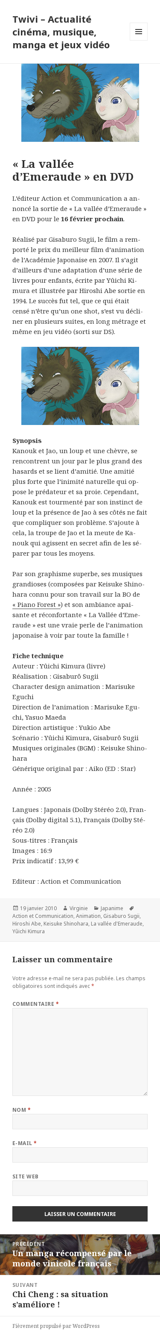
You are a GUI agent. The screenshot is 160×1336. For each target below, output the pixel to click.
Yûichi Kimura (28, 931)
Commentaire (35, 1004)
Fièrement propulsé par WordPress (56, 1326)
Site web (25, 1176)
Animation (88, 916)
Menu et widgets (139, 40)
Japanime (112, 908)
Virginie (79, 908)
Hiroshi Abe (26, 923)
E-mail (24, 1143)
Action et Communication (42, 916)
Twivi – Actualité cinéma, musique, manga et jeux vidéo (61, 31)
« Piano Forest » (36, 604)
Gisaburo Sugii (121, 916)
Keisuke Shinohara (66, 923)
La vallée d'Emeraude (117, 923)
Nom (21, 1109)
